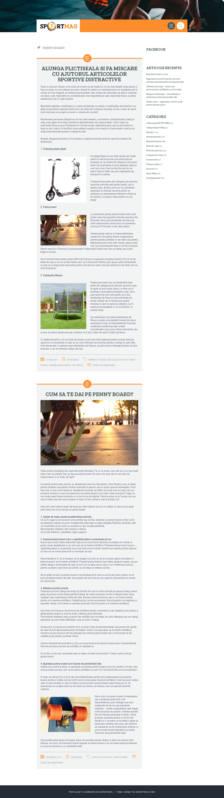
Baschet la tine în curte (157, 74)
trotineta (77, 365)
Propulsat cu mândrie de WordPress (91, 792)
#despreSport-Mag (155, 127)
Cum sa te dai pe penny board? (89, 394)
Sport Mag (151, 173)
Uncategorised (153, 178)
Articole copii (152, 146)
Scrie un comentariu (104, 365)
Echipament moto (155, 155)
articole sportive (118, 360)
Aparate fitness (153, 141)
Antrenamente (153, 137)
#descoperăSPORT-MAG (158, 123)
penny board (120, 757)
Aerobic (150, 132)
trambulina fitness (59, 365)
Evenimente (152, 159)
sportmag (73, 360)
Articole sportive (154, 150)
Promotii (150, 169)
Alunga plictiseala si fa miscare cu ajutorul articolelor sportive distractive (89, 74)
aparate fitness (98, 360)
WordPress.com (145, 792)
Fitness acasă (152, 164)
